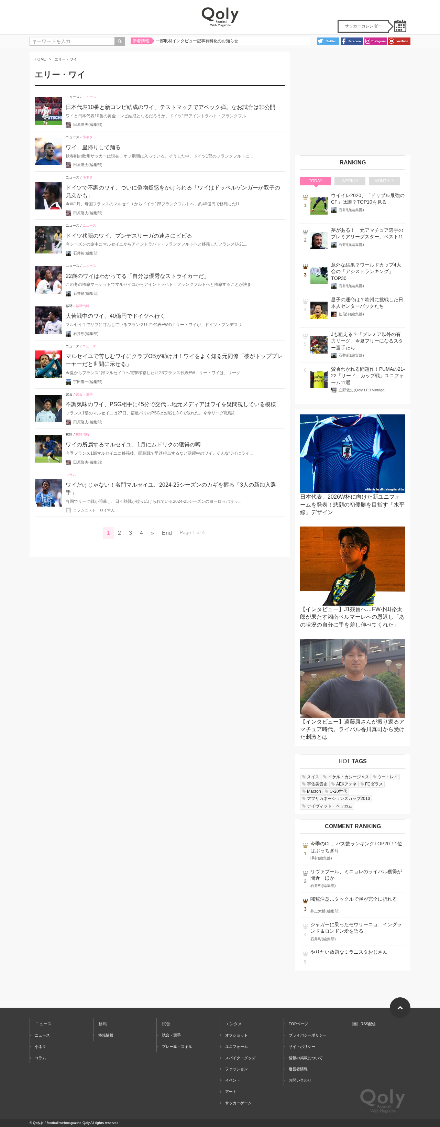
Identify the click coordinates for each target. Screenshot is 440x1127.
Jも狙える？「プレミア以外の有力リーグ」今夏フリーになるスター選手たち (367, 341)
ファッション (236, 1069)
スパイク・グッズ (240, 1058)
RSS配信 (368, 1024)
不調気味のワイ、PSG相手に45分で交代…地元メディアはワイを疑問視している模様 (171, 404)
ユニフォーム (236, 1046)
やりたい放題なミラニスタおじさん (348, 952)
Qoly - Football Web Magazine (220, 17)
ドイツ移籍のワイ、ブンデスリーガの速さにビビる (129, 236)
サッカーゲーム (238, 1103)
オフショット (236, 1035)
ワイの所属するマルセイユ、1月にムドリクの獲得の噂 (133, 444)
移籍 (69, 306)
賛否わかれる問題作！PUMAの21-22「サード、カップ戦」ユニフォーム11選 (368, 376)
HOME (40, 59)
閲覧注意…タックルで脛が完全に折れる (353, 899)
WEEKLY (350, 180)
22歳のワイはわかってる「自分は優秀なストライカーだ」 (137, 276)
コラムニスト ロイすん (94, 510)
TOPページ (298, 1024)
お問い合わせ (300, 1080)
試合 (69, 394)
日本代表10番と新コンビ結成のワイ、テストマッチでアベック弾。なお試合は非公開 (170, 107)
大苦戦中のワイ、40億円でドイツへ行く (115, 316)
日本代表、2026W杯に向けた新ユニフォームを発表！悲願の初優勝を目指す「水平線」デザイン (352, 504)
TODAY (315, 180)
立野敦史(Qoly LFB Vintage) (362, 390)
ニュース (72, 97)
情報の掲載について (306, 1058)
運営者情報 (298, 1069)
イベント (232, 1080)
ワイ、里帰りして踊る (93, 147)
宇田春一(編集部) (87, 382)
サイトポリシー (302, 1046)
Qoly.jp (38, 1123)
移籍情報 (82, 306)
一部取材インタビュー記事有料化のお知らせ (197, 41)
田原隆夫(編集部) (87, 124)
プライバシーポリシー (308, 1035)
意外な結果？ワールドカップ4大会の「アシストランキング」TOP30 (366, 271)
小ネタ (87, 137)
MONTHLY (384, 180)
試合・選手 (84, 394)
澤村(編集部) (321, 858)
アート (230, 1092)
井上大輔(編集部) (325, 911)
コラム (71, 475)
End (167, 533)
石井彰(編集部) (86, 253)
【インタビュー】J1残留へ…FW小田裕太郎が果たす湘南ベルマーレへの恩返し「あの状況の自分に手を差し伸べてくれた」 (352, 617)
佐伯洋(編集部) (351, 314)
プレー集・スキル (177, 1046)
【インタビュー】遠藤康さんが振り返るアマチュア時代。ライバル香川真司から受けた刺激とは (352, 729)
